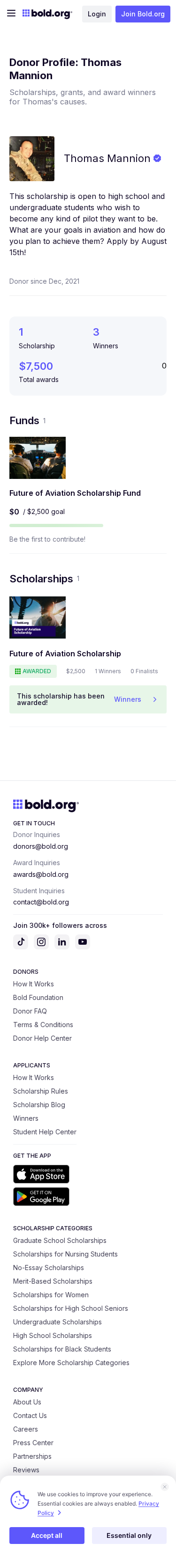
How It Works (33, 984)
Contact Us (30, 1415)
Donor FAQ (30, 1011)
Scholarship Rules (40, 1091)
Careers (25, 1429)
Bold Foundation (38, 997)
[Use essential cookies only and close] (164, 1486)
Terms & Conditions (43, 1025)
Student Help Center (45, 1132)
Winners (25, 1118)
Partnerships (32, 1456)
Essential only (129, 1535)
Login (97, 14)
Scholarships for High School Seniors (70, 1308)
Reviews (26, 1470)
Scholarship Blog (39, 1105)
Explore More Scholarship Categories (71, 1363)
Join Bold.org (143, 14)
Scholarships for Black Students (62, 1349)
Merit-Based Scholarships (52, 1281)
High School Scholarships (52, 1335)
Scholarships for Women (51, 1295)
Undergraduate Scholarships (57, 1322)
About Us (27, 1402)
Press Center (33, 1443)
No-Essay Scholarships (48, 1267)
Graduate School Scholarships (60, 1240)
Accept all (46, 1535)
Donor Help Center (42, 1038)
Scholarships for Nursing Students (65, 1254)
